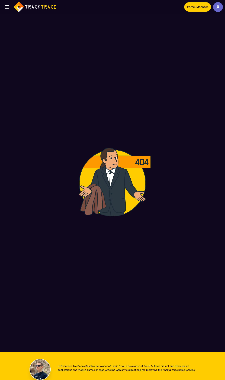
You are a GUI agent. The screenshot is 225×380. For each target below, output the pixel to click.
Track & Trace (152, 366)
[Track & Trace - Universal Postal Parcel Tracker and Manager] (35, 7)
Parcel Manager (197, 7)
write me (110, 370)
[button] (7, 7)
